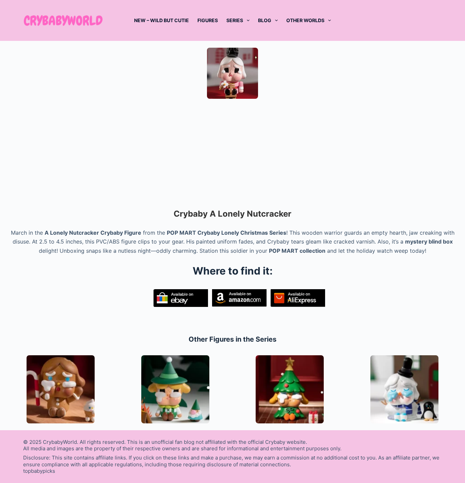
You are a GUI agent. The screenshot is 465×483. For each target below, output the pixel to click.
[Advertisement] (232, 153)
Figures (207, 20)
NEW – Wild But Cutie (161, 20)
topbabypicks (39, 471)
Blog (264, 20)
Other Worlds (305, 20)
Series (234, 20)
